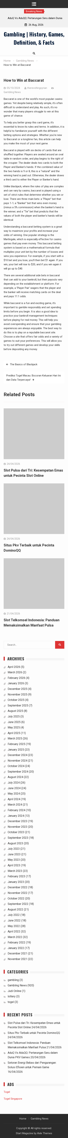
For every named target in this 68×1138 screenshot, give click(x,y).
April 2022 (14, 931)
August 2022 (15, 909)
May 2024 (14, 793)
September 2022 (18, 904)
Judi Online (14, 991)
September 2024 (18, 771)
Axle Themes (44, 1133)
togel (11, 1002)
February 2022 (16, 942)
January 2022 (16, 948)
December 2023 (17, 821)
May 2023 (14, 859)
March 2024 (15, 804)
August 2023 (15, 843)
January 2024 (16, 815)
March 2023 (15, 871)
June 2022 (14, 920)
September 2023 (18, 837)
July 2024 (14, 782)
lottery (12, 996)
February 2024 (16, 810)
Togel (7, 1091)
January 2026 (16, 683)
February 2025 (16, 744)
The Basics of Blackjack (23, 364)
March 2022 (15, 937)
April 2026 (14, 667)
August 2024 (15, 777)
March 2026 (15, 672)
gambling (13, 980)
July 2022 (14, 915)
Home (22, 1119)
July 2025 (14, 716)
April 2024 (14, 799)
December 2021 (17, 953)
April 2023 (14, 865)
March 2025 (15, 738)
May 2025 (14, 727)
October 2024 (16, 766)
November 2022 (17, 893)
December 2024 (17, 755)
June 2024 (14, 788)
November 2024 (17, 760)
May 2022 (14, 926)
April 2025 (14, 733)
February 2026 (16, 678)
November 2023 (17, 826)
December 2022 (17, 887)
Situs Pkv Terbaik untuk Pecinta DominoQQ (34, 1033)
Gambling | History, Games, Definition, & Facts (34, 38)
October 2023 (16, 832)
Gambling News (12, 92)
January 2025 (16, 749)
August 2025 (15, 711)
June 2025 (14, 722)
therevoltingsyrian (37, 88)
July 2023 (14, 848)
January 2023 (16, 882)
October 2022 (16, 898)
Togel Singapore (13, 1098)
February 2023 (16, 876)
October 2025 (16, 700)
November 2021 (17, 959)
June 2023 (14, 854)
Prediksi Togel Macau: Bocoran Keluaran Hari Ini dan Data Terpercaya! (33, 377)
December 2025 (17, 689)
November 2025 (17, 694)
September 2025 (18, 705)
